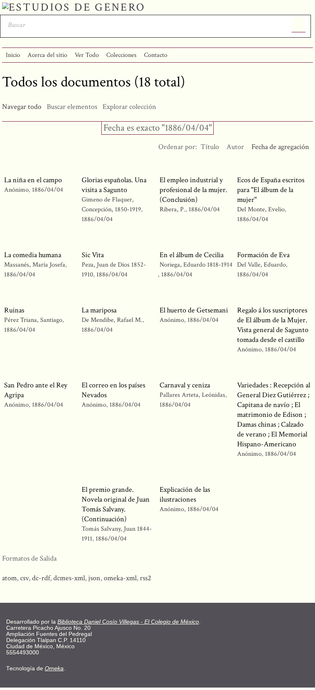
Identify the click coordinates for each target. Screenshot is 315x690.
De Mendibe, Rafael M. (112, 320)
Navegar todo (21, 106)
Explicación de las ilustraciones (185, 494)
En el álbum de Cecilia (192, 255)
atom (9, 578)
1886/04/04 (47, 190)
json (94, 578)
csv (24, 578)
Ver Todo (87, 55)
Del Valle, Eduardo (261, 264)
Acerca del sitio (47, 55)
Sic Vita (93, 255)
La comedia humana (32, 255)
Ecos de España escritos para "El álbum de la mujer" (270, 189)
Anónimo (16, 190)
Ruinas (14, 310)
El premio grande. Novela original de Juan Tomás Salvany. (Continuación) (116, 504)
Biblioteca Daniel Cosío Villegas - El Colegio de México (128, 622)
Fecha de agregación (280, 147)
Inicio (13, 55)
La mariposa (99, 310)
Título (210, 147)
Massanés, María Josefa (34, 264)
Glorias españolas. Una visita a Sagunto (114, 185)
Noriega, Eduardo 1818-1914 (196, 264)
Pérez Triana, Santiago (33, 320)
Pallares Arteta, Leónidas (192, 395)
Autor (235, 147)
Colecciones (121, 55)
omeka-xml (120, 578)
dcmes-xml (69, 578)
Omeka (54, 668)
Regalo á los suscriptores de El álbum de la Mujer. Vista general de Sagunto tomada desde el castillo (272, 324)
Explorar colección (129, 106)
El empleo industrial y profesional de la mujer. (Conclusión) (193, 189)
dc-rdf (41, 578)
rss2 (145, 578)
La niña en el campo (33, 180)
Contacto (155, 55)
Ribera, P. (172, 209)
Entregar (299, 25)
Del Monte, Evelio (261, 209)
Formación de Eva (263, 255)
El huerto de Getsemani (194, 310)
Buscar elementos (72, 106)
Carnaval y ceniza (185, 385)
